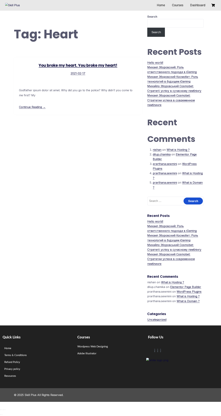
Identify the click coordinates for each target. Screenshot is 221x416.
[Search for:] (175, 201)
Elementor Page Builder (185, 287)
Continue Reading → (32, 107)
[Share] (3, 409)
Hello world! (155, 62)
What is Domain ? (188, 301)
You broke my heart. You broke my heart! (78, 65)
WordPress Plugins (189, 291)
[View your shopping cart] (213, 5)
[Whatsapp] (160, 350)
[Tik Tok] (157, 350)
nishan (157, 149)
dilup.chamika (162, 154)
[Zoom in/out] (0, 409)
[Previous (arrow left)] (0, 414)
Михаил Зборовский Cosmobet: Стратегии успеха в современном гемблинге (171, 100)
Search (152, 16)
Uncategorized (156, 319)
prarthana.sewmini (165, 164)
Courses (177, 5)
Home (161, 5)
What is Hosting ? (178, 149)
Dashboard (197, 5)
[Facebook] (154, 350)
